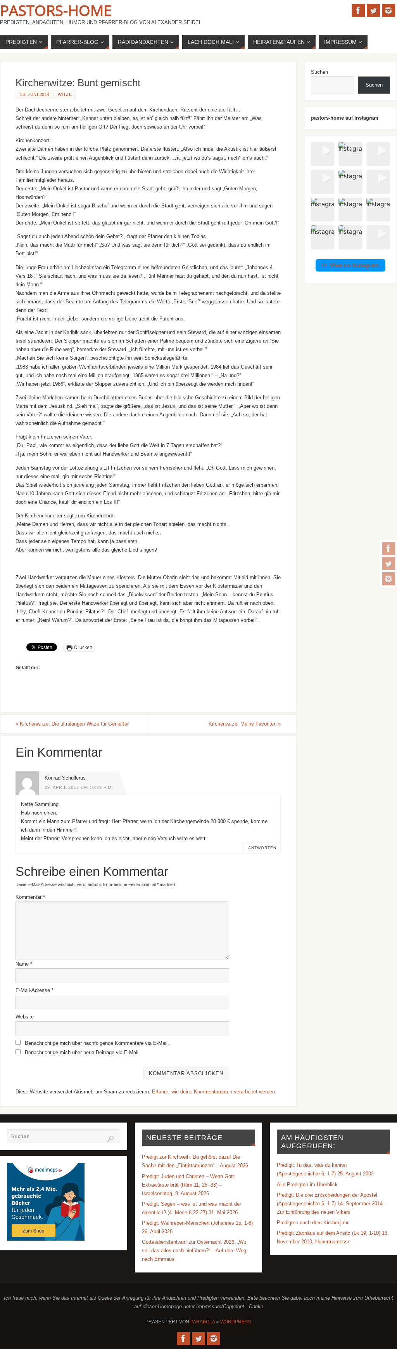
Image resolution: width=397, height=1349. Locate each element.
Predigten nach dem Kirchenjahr (313, 1222)
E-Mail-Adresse (35, 990)
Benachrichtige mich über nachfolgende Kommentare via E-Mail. (97, 1043)
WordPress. (236, 1322)
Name (24, 964)
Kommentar (30, 897)
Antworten (262, 848)
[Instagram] (388, 578)
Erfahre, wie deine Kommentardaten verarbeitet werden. (214, 1092)
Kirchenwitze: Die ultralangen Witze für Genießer (72, 724)
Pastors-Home (56, 10)
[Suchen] (110, 1139)
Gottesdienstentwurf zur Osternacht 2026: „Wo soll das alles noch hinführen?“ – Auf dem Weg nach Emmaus (194, 1250)
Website (25, 1017)
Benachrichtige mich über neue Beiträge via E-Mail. (82, 1052)
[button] (323, 154)
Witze (65, 94)
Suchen (319, 72)
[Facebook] (388, 548)
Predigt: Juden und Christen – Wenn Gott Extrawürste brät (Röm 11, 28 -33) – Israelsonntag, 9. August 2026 (188, 1184)
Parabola (202, 1322)
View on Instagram (354, 265)
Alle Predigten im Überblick (307, 1184)
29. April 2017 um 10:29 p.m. (79, 787)
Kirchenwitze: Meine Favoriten (245, 724)
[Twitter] (388, 563)
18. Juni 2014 (35, 94)
